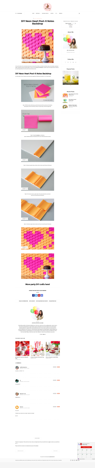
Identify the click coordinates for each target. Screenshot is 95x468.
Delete (54, 380)
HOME (33, 13)
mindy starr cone (23, 393)
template (37, 135)
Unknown (21, 406)
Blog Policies (44, 460)
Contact (52, 460)
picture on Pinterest (39, 67)
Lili (20, 380)
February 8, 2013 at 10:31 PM (25, 394)
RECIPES (52, 13)
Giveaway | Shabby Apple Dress (70, 82)
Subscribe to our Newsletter (58, 460)
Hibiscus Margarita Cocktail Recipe (52, 357)
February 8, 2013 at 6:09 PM (24, 381)
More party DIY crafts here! (37, 284)
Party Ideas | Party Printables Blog (26, 460)
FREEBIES (60, 13)
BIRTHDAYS (38, 13)
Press (50, 460)
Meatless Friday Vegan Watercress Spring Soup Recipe (73, 106)
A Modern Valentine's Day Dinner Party (37, 357)
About (48, 460)
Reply (58, 380)
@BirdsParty (52, 456)
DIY (56, 13)
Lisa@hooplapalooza (23, 367)
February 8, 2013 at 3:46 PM (24, 368)
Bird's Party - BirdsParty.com (38, 460)
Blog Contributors (38, 18)
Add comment (17, 369)
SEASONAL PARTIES (45, 13)
